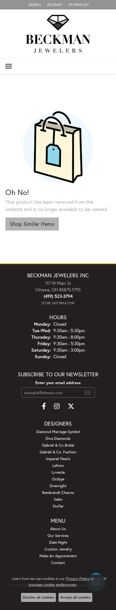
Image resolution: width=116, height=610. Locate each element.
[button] (34, 4)
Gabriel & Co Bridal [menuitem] (58, 445)
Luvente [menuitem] (58, 472)
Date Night (58, 542)
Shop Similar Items (32, 223)
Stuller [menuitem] (58, 506)
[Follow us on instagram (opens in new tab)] (56, 406)
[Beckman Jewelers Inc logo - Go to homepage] (58, 33)
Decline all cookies (38, 597)
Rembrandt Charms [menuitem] (58, 492)
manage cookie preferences (52, 584)
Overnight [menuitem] (58, 485)
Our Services (58, 535)
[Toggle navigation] (8, 66)
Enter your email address (58, 382)
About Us (58, 528)
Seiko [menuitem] (58, 499)
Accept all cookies (75, 597)
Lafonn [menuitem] (58, 465)
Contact (58, 562)
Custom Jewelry (58, 549)
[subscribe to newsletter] (88, 392)
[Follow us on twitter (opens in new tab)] (71, 406)
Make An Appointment (58, 555)
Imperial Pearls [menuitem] (58, 458)
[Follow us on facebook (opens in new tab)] (44, 406)
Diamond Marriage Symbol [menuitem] (58, 431)
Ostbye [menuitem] (58, 479)
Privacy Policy (77, 578)
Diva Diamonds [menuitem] (58, 438)
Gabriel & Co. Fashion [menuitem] (58, 451)
